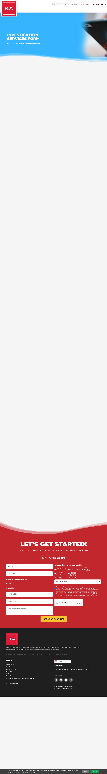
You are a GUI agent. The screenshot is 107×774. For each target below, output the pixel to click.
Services (16, 43)
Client (10, 583)
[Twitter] (61, 680)
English (56, 4)
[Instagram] (71, 680)
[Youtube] (66, 680)
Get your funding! (53, 619)
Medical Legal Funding (61, 573)
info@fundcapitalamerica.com (63, 688)
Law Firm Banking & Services (74, 574)
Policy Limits (75, 569)
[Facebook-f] (56, 680)
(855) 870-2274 (58, 675)
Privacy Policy (95, 595)
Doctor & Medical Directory (87, 569)
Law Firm (11, 588)
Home (9, 43)
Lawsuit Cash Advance (61, 569)
